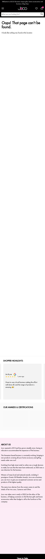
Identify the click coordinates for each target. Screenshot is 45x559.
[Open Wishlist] (36, 8)
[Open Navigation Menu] (3, 8)
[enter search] (42, 14)
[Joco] (22, 8)
